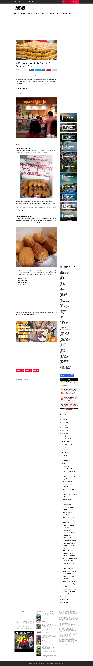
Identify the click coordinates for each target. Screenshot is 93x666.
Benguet (62, 285)
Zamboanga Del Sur (65, 367)
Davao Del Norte (64, 304)
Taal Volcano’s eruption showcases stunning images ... (69, 533)
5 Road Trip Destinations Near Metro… (69, 400)
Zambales (62, 365)
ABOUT (18, 628)
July (65, 449)
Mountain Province (64, 332)
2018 (63, 599)
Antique (62, 277)
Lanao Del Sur (63, 323)
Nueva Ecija (63, 337)
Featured (18, 370)
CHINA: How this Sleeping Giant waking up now (70, 484)
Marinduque (63, 327)
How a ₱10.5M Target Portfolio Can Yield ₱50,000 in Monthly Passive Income (49, 614)
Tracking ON (73, 408)
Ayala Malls (18, 93)
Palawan (62, 341)
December (67, 438)
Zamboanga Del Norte (65, 366)
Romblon (62, 349)
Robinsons (24, 93)
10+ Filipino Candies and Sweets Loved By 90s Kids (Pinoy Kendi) (48, 642)
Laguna (62, 321)
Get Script (65, 408)
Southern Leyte (64, 356)
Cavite (61, 299)
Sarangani (62, 351)
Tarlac (61, 362)
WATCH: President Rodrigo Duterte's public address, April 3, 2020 (48, 620)
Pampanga (63, 343)
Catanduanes (63, 298)
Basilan (62, 281)
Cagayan (62, 292)
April (65, 458)
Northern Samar (64, 335)
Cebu (61, 300)
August (66, 447)
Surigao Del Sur (64, 361)
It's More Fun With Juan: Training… (68, 395)
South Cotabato (64, 355)
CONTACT (29, 628)
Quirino (62, 346)
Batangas (62, 284)
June (65, 452)
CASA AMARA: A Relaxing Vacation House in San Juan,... (69, 553)
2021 (63, 433)
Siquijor (62, 352)
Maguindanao (63, 326)
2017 (63, 602)
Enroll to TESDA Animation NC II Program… (69, 382)
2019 (63, 596)
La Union (62, 320)
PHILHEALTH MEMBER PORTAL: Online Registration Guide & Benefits (48, 647)
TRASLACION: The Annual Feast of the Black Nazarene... (69, 566)
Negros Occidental (64, 333)
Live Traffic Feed (69, 379)
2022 (63, 430)
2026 (63, 419)
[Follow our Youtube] (63, 2)
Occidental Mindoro (65, 339)
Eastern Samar (63, 310)
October (66, 441)
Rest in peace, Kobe (68, 489)
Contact (26, 1)
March (65, 460)
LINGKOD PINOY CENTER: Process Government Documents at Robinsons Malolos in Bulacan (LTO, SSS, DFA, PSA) (49, 654)
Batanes (62, 283)
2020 (63, 436)
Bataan (62, 282)
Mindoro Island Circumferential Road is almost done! (70, 502)
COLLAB (23, 628)
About (20, 1)
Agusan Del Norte (64, 272)
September (67, 444)
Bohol (61, 288)
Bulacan (62, 290)
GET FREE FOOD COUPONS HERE (36, 344)
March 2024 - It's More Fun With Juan (70, 390)
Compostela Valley (64, 301)
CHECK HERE (21, 314)
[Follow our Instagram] (70, 2)
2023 (63, 427)
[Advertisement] (54, 8)
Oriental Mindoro (64, 340)
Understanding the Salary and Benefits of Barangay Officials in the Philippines (49, 631)
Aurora (62, 279)
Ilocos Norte (63, 313)
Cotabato (62, 303)
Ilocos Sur (62, 315)
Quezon (62, 345)
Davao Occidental (64, 306)
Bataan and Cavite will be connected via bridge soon (70, 584)
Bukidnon (62, 289)
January (66, 466)
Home (16, 1)
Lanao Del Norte (64, 322)
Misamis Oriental (64, 331)
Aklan (61, 274)
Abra (61, 271)
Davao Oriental (64, 307)
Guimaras (62, 311)
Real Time (68, 408)
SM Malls (52, 92)
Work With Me (32, 1)
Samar (61, 350)
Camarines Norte (64, 293)
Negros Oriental (64, 334)
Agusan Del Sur (64, 273)
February (66, 463)
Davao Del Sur (63, 305)
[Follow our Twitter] (73, 2)
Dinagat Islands (64, 309)
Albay (61, 276)
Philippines (35, 370)
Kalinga (62, 318)
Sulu (61, 359)
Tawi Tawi (62, 363)
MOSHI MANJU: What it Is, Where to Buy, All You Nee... (69, 525)
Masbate (62, 328)
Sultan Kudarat (63, 357)
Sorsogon (62, 354)
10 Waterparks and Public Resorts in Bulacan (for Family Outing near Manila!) (49, 625)
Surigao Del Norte (64, 360)
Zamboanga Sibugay (65, 368)
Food (23, 370)
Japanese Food (28, 370)
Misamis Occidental (65, 329)
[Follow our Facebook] (67, 2)
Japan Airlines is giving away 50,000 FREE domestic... (69, 591)
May (65, 455)
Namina (56, 663)
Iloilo (61, 316)
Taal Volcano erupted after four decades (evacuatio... (69, 545)
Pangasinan (63, 344)
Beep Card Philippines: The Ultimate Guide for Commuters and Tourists (49, 636)
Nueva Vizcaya (64, 338)
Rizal (61, 348)
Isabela (62, 317)
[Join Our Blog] (77, 2)
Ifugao (61, 312)
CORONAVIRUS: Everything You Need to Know (70, 494)
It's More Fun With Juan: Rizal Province (69, 393)
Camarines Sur (64, 294)
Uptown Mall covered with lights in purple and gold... (70, 476)
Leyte (61, 324)
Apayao (62, 278)
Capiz (61, 296)
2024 (63, 425)
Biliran (61, 287)
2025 (63, 422)
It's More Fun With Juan (21, 621)
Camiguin (62, 295)
